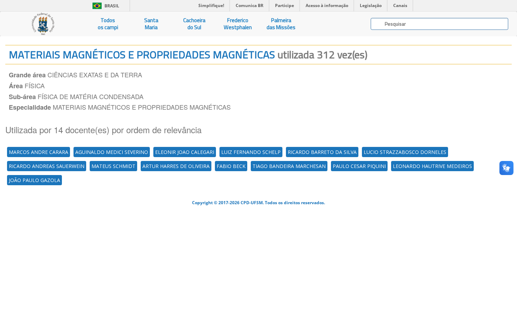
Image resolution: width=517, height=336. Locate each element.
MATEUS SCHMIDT (113, 166)
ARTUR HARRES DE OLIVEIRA (176, 166)
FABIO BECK (231, 166)
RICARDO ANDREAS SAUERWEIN (46, 166)
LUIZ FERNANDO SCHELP (251, 152)
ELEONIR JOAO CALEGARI (184, 152)
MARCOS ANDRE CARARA (38, 152)
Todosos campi (108, 23)
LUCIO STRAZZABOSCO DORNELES (405, 152)
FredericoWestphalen (238, 23)
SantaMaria (151, 23)
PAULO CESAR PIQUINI (359, 166)
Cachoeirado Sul (194, 23)
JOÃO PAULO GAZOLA (34, 180)
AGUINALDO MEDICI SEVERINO (111, 152)
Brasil (104, 6)
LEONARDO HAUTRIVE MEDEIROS (432, 166)
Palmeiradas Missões (281, 23)
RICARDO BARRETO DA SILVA (322, 152)
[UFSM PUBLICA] (43, 24)
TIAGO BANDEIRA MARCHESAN (289, 166)
